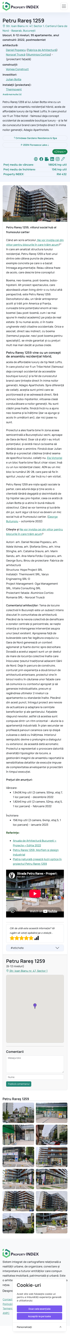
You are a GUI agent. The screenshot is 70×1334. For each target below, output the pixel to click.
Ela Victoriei (54, 458)
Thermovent (14, 89)
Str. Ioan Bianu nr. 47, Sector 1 (25, 26)
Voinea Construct (17, 69)
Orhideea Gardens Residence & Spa (36, 138)
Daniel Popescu (16, 50)
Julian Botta (13, 79)
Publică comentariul (18, 1083)
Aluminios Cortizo (38, 54)
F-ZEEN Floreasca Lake (34, 144)
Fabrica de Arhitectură (42, 50)
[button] (35, 1006)
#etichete (17, 948)
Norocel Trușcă (15, 54)
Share (60, 151)
